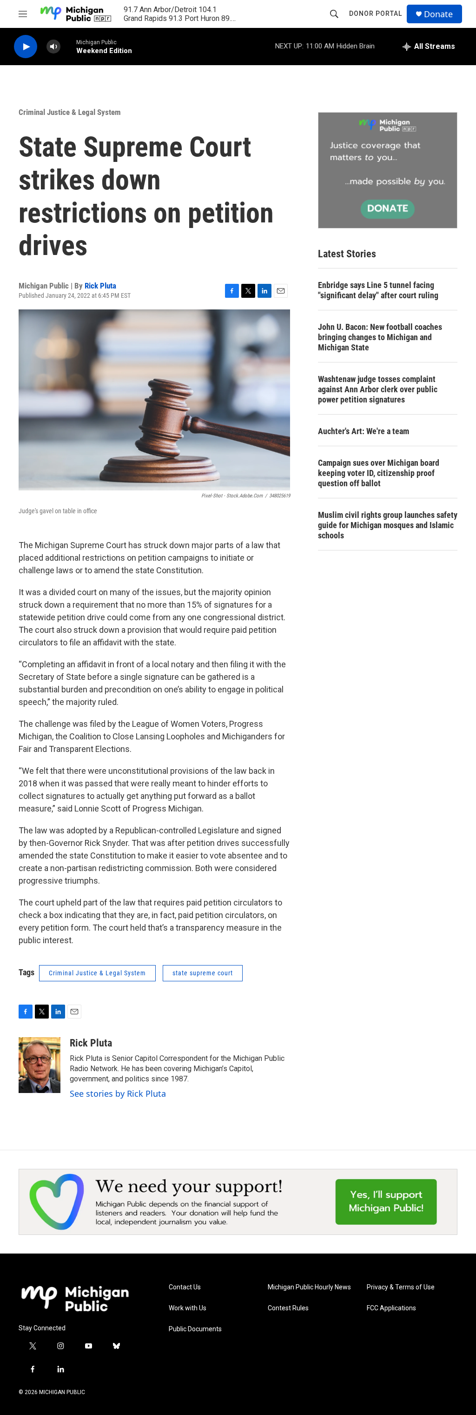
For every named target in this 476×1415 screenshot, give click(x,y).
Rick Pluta (100, 285)
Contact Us (185, 1287)
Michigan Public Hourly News (309, 1287)
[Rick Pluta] (39, 1065)
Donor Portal (375, 13)
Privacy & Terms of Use (401, 1287)
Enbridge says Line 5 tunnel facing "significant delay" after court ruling (378, 290)
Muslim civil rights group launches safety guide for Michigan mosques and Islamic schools (387, 525)
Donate (438, 14)
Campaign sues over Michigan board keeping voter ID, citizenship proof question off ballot (378, 473)
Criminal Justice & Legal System (70, 112)
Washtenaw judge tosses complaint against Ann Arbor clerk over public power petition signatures (377, 389)
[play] (25, 46)
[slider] (68, 46)
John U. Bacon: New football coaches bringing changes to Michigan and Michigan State (380, 337)
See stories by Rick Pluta (118, 1093)
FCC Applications (391, 1308)
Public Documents (195, 1329)
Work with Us (187, 1308)
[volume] (53, 46)
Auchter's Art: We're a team (363, 431)
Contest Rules (288, 1308)
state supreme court (202, 973)
